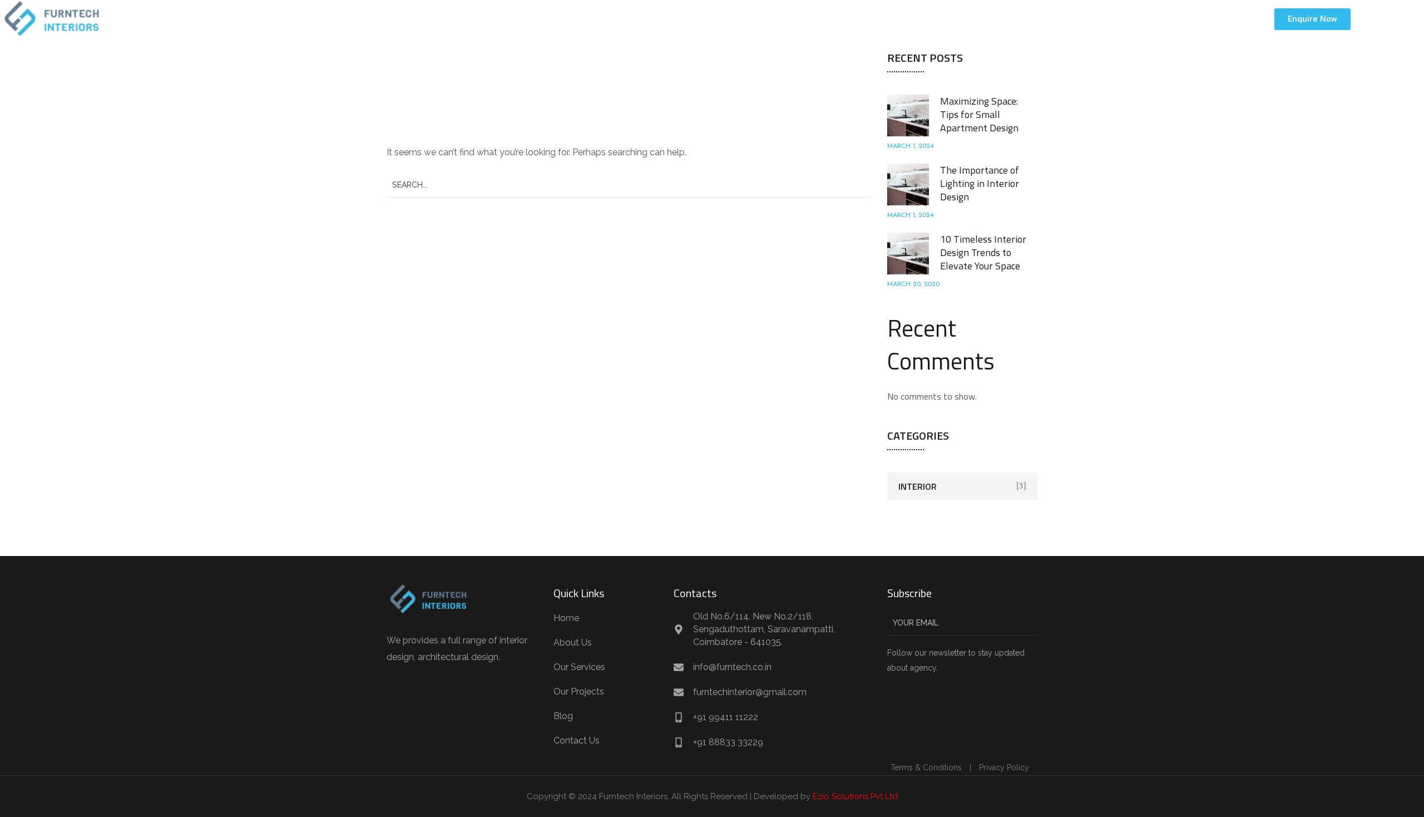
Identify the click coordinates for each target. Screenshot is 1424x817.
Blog (919, 18)
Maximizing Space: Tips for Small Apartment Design (979, 114)
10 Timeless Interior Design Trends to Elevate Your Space (983, 252)
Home (698, 18)
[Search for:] (629, 184)
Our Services (812, 18)
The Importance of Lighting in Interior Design (979, 183)
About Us (747, 18)
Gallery (873, 18)
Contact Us (971, 18)
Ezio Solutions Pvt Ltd (855, 796)
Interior (917, 486)
